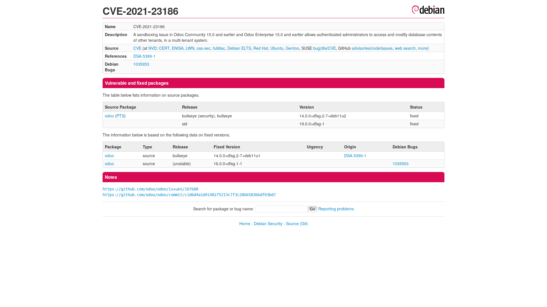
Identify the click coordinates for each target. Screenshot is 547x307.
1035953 (141, 64)
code (375, 48)
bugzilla (320, 48)
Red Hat (260, 48)
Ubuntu (276, 48)
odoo (109, 116)
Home (244, 223)
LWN (190, 48)
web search (405, 48)
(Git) (304, 223)
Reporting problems (336, 208)
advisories (361, 48)
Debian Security (268, 223)
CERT (164, 48)
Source (292, 223)
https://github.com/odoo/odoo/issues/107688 (150, 189)
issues (387, 48)
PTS (120, 116)
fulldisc (219, 48)
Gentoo (292, 48)
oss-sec (204, 48)
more (422, 48)
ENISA (177, 48)
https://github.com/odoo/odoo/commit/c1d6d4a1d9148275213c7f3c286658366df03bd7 (189, 194)
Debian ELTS (239, 48)
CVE (137, 48)
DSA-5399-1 (144, 56)
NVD (152, 48)
